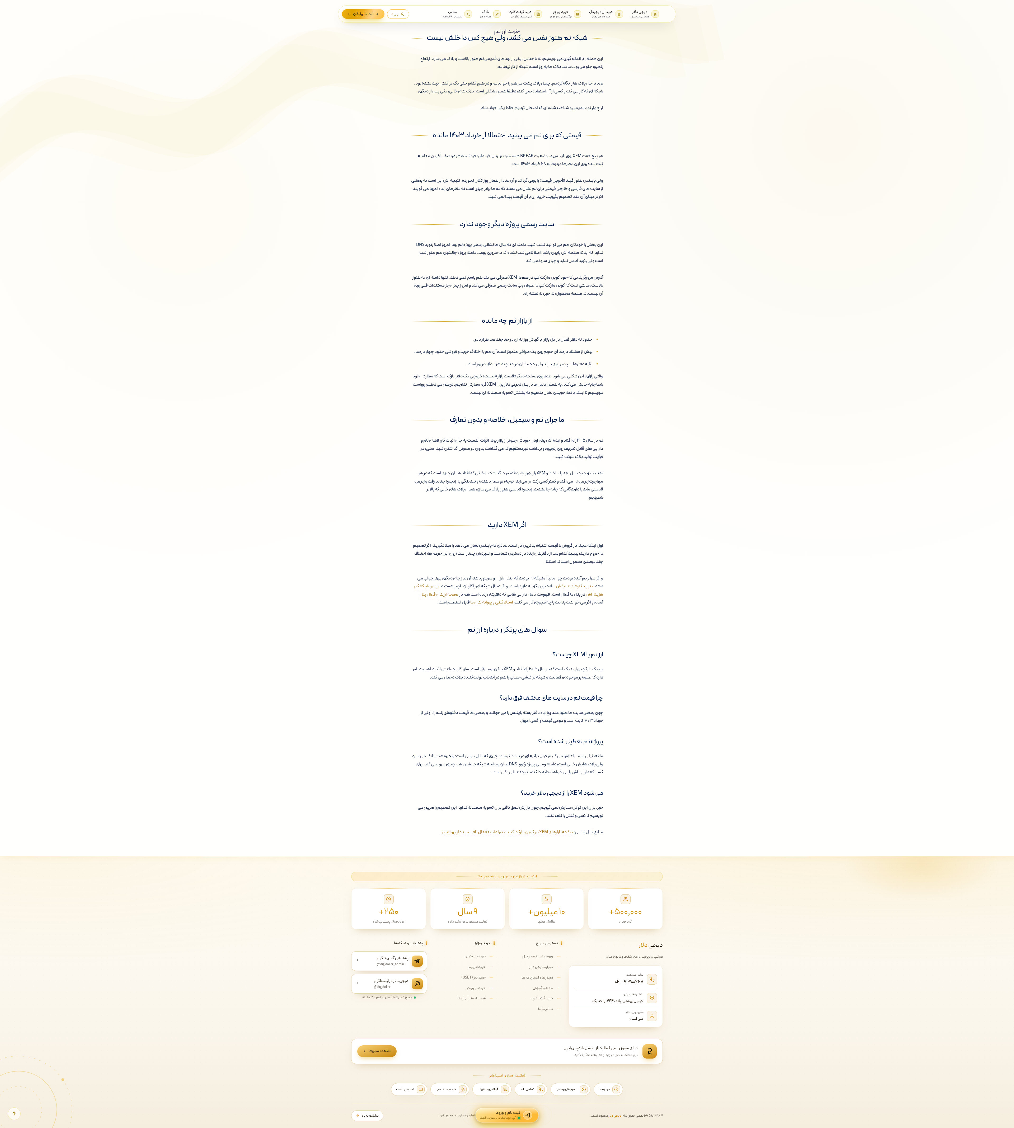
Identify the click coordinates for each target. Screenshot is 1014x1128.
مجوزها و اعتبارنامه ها (537, 977)
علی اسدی (636, 1019)
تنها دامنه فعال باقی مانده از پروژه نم (473, 832)
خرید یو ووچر (476, 988)
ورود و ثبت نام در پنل (537, 956)
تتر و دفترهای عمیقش (574, 586)
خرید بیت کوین (475, 956)
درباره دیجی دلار (541, 967)
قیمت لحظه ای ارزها (472, 998)
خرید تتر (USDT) (473, 977)
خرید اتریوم (477, 967)
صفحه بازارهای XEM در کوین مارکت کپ (540, 832)
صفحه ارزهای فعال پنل (439, 594)
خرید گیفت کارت (542, 998)
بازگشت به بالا (370, 1115)
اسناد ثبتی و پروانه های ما (491, 602)
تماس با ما (545, 1009)
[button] (14, 1113)
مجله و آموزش (543, 988)
